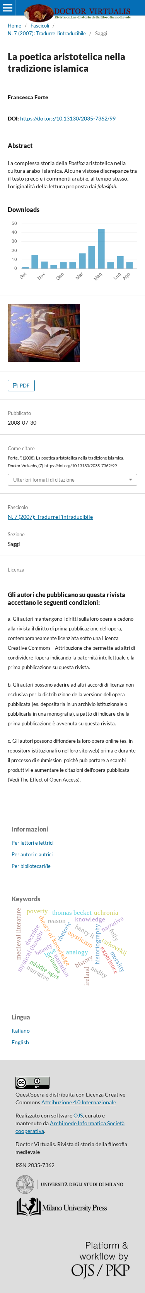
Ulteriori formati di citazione (44, 480)
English (20, 1042)
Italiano (21, 1030)
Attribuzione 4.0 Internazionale (78, 1102)
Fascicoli (40, 25)
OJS (78, 1115)
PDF (24, 385)
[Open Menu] (7, 7)
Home (14, 25)
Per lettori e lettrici (32, 843)
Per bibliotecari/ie (31, 866)
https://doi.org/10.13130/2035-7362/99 (68, 118)
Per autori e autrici (32, 854)
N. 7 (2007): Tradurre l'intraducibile (47, 33)
